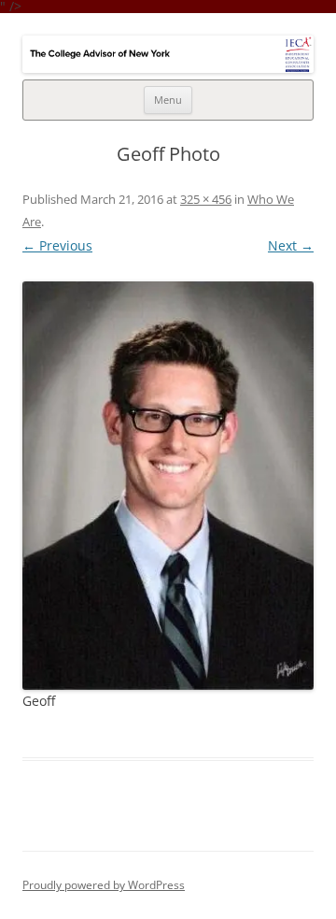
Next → (291, 245)
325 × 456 (205, 199)
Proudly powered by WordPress (103, 885)
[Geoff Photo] (168, 486)
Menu (168, 100)
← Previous (57, 245)
